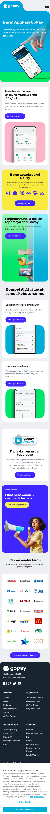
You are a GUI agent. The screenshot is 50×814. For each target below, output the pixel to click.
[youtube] (19, 683)
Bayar (6, 701)
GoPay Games (9, 716)
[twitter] (14, 683)
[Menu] (46, 5)
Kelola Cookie (32, 755)
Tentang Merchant (34, 698)
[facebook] (5, 683)
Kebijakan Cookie (37, 797)
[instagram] (9, 683)
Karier (6, 745)
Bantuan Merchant (34, 733)
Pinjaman (7, 705)
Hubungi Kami (32, 745)
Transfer (7, 698)
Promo (29, 741)
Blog (28, 737)
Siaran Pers (8, 733)
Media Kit (7, 737)
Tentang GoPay (10, 730)
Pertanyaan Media (11, 741)
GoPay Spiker (32, 705)
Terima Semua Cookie (25, 809)
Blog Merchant (33, 709)
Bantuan (30, 730)
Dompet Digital (10, 709)
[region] (25, 788)
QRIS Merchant (33, 701)
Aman (6, 713)
